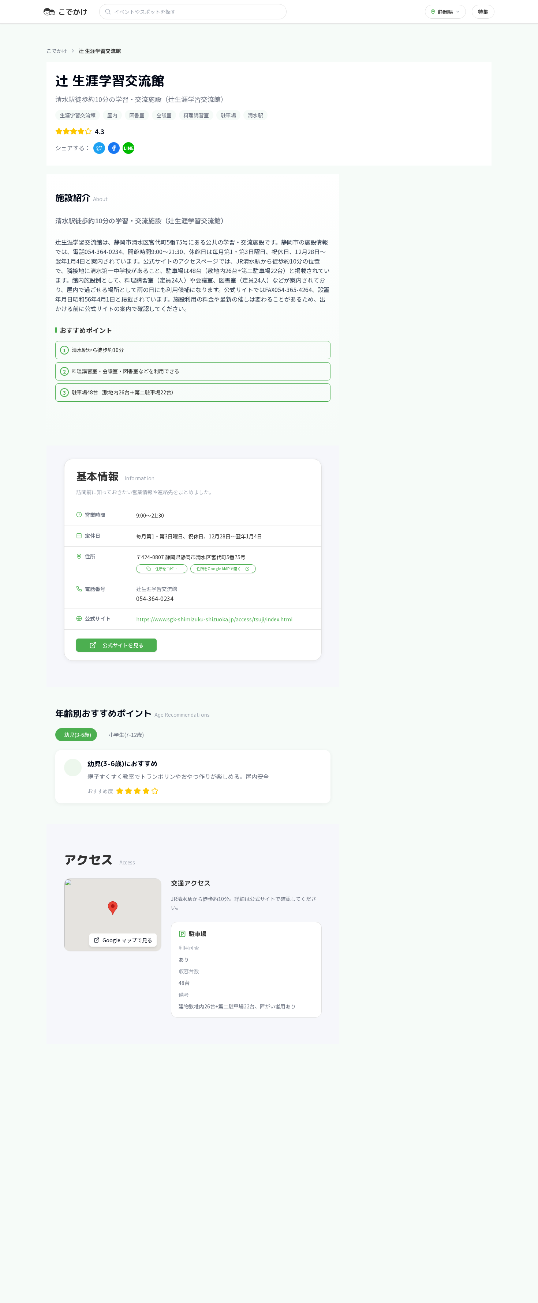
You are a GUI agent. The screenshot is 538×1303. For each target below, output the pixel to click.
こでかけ (56, 50)
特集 (483, 11)
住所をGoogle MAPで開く (219, 568)
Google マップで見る (127, 940)
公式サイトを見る (122, 645)
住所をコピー (166, 568)
